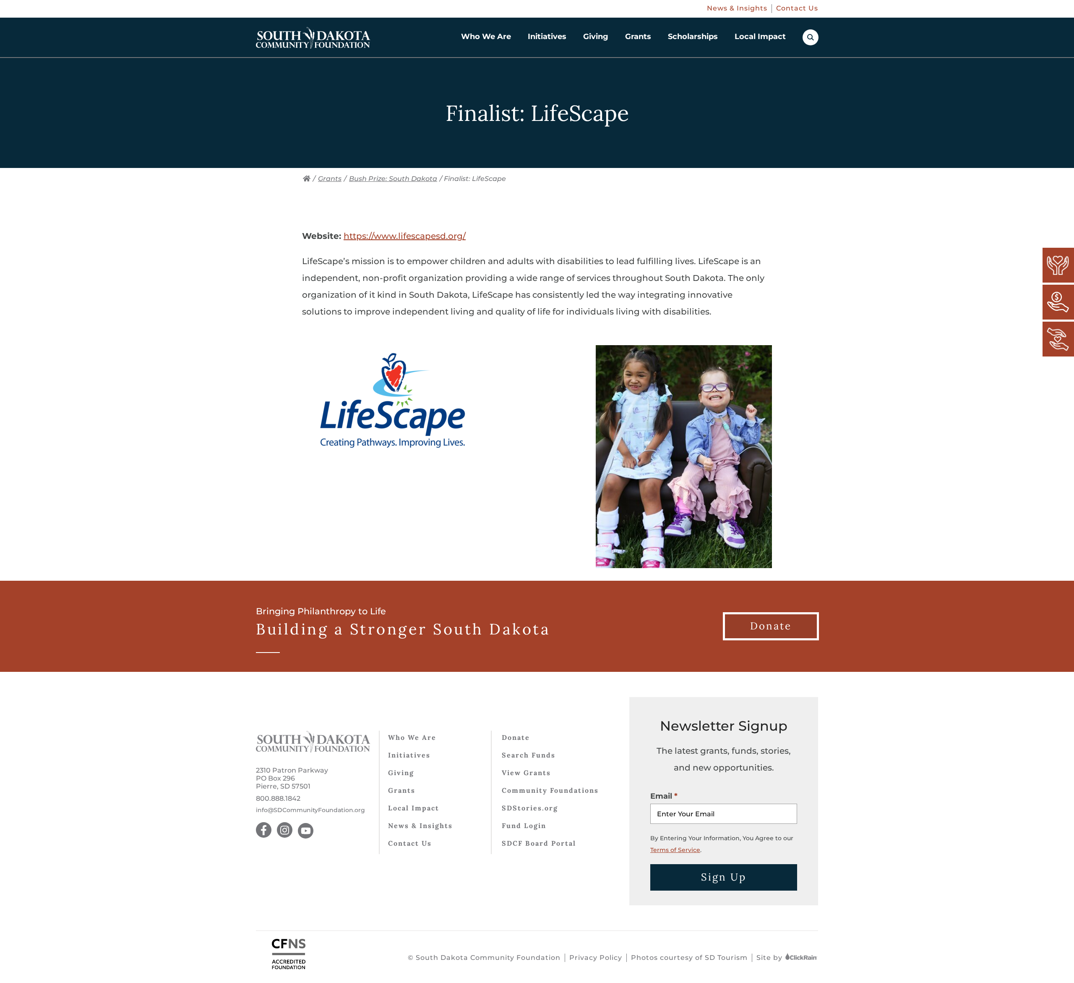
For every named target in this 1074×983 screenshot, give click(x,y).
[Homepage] (313, 38)
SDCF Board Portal (539, 843)
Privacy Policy (595, 958)
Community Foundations (550, 790)
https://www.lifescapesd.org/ (405, 236)
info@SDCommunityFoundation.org (310, 810)
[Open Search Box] (811, 37)
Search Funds (528, 755)
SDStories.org (530, 808)
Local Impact (760, 36)
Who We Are (486, 36)
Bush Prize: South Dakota (393, 179)
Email (661, 796)
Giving (595, 36)
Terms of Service (675, 850)
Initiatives (547, 36)
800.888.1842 (278, 798)
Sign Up (723, 876)
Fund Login (524, 825)
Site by (770, 958)
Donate (516, 737)
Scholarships (693, 36)
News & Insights (737, 8)
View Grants (526, 772)
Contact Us (797, 8)
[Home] (306, 179)
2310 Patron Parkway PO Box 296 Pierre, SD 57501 (292, 778)
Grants (638, 36)
